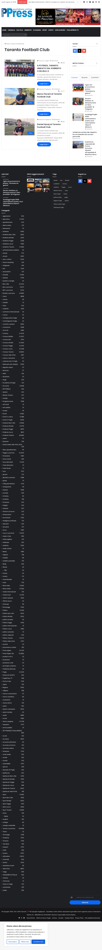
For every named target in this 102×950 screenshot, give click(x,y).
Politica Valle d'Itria (9, 641)
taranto (67, 200)
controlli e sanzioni (9, 324)
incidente (6, 499)
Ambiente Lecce (8, 244)
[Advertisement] (51, 935)
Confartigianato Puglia (10, 321)
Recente (84, 77)
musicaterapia (7, 579)
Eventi (50, 30)
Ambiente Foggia (8, 241)
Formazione (6, 456)
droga (4, 379)
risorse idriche (7, 703)
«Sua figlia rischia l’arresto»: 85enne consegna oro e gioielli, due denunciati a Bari (53, 2)
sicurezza (6, 739)
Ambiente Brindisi (8, 237)
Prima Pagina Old (8, 653)
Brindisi (67, 180)
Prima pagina (7, 650)
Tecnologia (6, 834)
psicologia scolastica (9, 666)
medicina (5, 545)
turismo (5, 853)
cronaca (64, 183)
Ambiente (28, 30)
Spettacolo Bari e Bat (9, 776)
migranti (5, 554)
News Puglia (57, 194)
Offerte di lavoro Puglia (43, 918)
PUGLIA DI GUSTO (9, 675)
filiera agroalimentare (9, 449)
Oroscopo (6, 604)
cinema (5, 299)
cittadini (5, 302)
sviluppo (5, 822)
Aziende (5, 278)
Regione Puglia (58, 200)
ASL (4, 268)
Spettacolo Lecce (8, 785)
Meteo (5, 551)
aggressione (6, 216)
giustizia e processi (9, 477)
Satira (6, 816)
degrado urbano (8, 367)
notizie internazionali (9, 592)
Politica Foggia (7, 622)
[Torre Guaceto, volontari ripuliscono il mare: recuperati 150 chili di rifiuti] (46, 181)
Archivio (54, 918)
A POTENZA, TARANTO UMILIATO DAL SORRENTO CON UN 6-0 (49, 68)
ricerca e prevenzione (10, 693)
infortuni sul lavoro (9, 511)
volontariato (6, 887)
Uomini (5, 862)
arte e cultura (7, 259)
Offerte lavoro (7, 601)
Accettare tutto (38, 942)
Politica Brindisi (7, 616)
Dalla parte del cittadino (10, 364)
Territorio (5, 841)
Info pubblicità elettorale (92, 918)
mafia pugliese (7, 539)
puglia (66, 197)
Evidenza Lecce (8, 432)
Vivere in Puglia (8, 884)
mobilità (5, 558)
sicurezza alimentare (9, 742)
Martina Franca (58, 190)
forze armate (7, 459)
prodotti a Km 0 (8, 656)
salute (5, 706)
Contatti (60, 918)
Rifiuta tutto (25, 942)
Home (4, 30)
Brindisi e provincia (9, 293)
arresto (5, 256)
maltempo (6, 542)
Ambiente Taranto (8, 247)
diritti (4, 373)
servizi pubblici (7, 727)
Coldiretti (5, 308)
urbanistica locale (8, 865)
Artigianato (6, 265)
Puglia (5, 672)
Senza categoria (8, 721)
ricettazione (6, 700)
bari (61, 180)
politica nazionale (8, 632)
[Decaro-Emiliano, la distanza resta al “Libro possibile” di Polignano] (78, 101)
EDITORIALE (7, 389)
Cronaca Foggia (8, 346)
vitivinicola (6, 881)
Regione (5, 687)
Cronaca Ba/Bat (8, 336)
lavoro (5, 530)
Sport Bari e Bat (8, 797)
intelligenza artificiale (9, 521)
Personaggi (6, 607)
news (4, 582)
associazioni (6, 271)
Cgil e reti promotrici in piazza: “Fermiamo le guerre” (90, 89)
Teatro (5, 831)
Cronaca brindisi (8, 342)
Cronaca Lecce (8, 349)
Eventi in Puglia (7, 420)
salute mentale (7, 712)
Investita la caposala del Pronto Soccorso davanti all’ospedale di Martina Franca (90, 148)
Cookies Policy (69, 918)
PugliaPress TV (73, 30)
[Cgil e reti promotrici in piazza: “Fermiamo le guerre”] (78, 87)
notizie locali (7, 595)
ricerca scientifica (8, 697)
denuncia (6, 370)
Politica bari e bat (8, 613)
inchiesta (5, 496)
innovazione (6, 517)
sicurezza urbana (8, 748)
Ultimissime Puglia (59, 207)
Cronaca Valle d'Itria (9, 355)
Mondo (5, 567)
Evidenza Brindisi (8, 426)
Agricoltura (6, 219)
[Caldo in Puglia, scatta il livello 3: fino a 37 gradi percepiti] (30, 185)
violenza (5, 878)
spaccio (5, 767)
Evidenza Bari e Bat (9, 423)
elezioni (5, 392)
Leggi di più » (44, 83)
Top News (6, 844)
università (6, 859)
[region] (26, 934)
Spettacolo (6, 773)
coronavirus (6, 327)
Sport (44, 30)
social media (7, 754)
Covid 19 (5, 330)
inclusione (6, 502)
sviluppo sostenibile (9, 825)
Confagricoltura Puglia (10, 318)
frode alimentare (8, 465)
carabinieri (56, 183)
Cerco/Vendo (60, 30)
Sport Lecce (7, 807)
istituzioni (6, 524)
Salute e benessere (9, 709)
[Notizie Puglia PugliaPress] (16, 12)
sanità (5, 715)
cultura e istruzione (9, 358)
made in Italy (7, 536)
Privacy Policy (79, 918)
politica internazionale (10, 625)
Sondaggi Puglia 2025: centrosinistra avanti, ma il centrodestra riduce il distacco (91, 120)
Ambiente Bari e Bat (9, 234)
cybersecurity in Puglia (10, 361)
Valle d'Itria (6, 868)
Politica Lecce (7, 629)
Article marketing (8, 262)
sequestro (6, 724)
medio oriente (7, 548)
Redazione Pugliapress (45, 89)
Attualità (5, 274)
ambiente (6, 231)
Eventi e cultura (8, 417)
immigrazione (7, 487)
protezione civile (8, 663)
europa (5, 410)
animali (5, 253)
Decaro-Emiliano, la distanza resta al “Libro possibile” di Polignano (90, 104)
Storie (4, 813)
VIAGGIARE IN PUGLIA (10, 875)
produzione (6, 659)
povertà (5, 644)
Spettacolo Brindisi (9, 779)
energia (5, 398)
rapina (5, 684)
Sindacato (6, 751)
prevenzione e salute (9, 647)
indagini (5, 505)
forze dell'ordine (8, 462)
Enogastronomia (8, 401)
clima (4, 305)
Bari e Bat (6, 284)
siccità (5, 736)
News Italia (6, 585)
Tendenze (6, 838)
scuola (5, 718)
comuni (5, 315)
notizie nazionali (8, 598)
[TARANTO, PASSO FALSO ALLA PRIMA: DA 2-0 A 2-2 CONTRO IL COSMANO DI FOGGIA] (46, 190)
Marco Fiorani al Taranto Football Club (49, 95)
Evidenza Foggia (8, 429)
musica (5, 576)
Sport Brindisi (7, 800)
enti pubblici (6, 407)
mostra (5, 573)
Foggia (63, 187)
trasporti (5, 847)
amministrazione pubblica (11, 250)
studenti (5, 819)
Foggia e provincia (8, 453)
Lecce (70, 187)
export (5, 438)
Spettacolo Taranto (9, 788)
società (5, 760)
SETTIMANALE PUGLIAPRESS (12, 730)
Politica (19, 30)
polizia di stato (58, 197)
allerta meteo (7, 225)
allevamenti (6, 228)
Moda (4, 564)
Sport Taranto (7, 810)
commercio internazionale (11, 312)
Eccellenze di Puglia (9, 383)
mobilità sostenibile (9, 561)
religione (5, 690)
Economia (37, 30)
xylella (5, 890)
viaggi (4, 872)
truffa (4, 850)
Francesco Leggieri (44, 60)
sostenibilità (6, 763)
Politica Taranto (8, 638)
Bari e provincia (8, 287)
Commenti (95, 77)
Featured (5, 441)
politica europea (8, 619)
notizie (65, 194)
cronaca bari (7, 339)
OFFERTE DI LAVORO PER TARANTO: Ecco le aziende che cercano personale (85, 134)
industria (5, 508)
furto (4, 471)
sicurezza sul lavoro (9, 745)
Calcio (5, 296)
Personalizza (12, 942)
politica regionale (8, 635)
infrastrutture (7, 514)
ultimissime (6, 856)
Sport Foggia (7, 804)
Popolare (74, 77)
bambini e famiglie (8, 281)
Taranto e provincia (9, 828)
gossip (5, 480)
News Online (7, 588)
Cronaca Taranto (8, 352)
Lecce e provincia (8, 533)
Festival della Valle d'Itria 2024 (12, 444)
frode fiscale (7, 468)
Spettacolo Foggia (8, 782)
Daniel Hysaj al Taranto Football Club (49, 125)
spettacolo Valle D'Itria (10, 791)
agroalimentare (7, 222)
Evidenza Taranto (8, 435)
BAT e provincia (8, 290)
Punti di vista (7, 681)
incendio (5, 493)
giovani (5, 474)
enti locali (6, 404)
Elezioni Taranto (8, 395)
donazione (6, 376)
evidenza (56, 187)
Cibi (5, 570)
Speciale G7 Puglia (9, 770)
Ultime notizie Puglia (59, 204)
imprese (5, 490)
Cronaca (11, 30)
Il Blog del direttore (9, 483)
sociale (5, 757)
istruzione (6, 527)
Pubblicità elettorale (9, 669)
